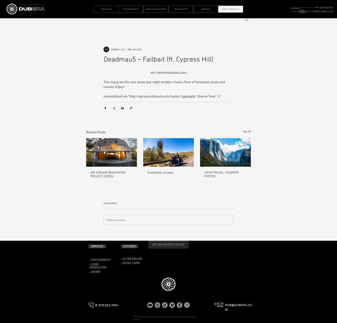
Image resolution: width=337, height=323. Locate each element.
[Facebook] (179, 305)
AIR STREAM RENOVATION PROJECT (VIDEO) (107, 174)
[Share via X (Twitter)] (113, 108)
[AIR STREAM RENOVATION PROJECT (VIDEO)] (111, 152)
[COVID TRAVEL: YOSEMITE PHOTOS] (225, 152)
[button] (246, 19)
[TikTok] (165, 305)
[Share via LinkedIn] (122, 108)
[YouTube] (150, 305)
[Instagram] (157, 305)
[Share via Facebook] (105, 108)
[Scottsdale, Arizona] (168, 152)
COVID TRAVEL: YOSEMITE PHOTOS (221, 174)
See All (247, 131)
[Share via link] (131, 108)
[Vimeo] (172, 305)
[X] (187, 305)
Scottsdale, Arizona (160, 173)
